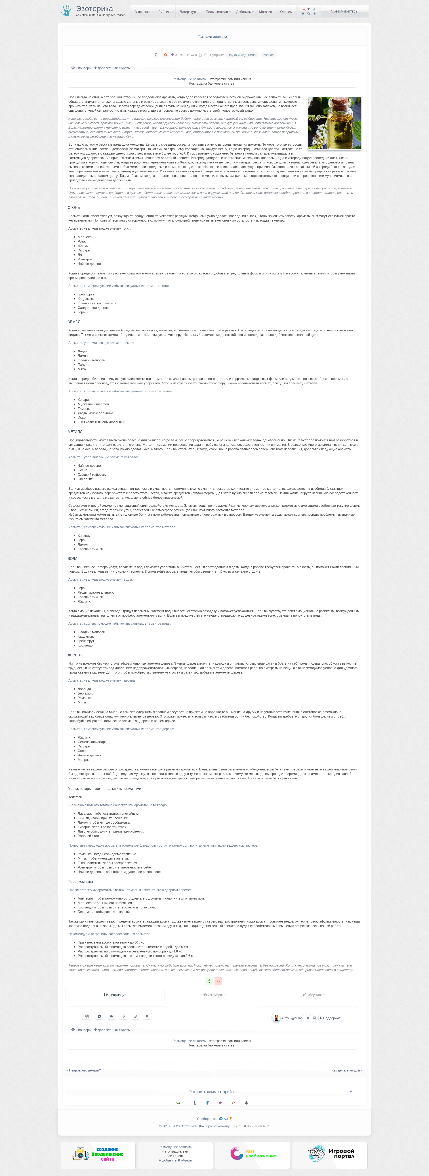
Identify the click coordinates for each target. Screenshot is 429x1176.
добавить (169, 1160)
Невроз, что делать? (82, 1070)
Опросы (286, 11)
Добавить (243, 11)
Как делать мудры (348, 1070)
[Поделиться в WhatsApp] (135, 1016)
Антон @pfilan (291, 1017)
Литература (189, 11)
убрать (186, 1160)
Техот (236, 1126)
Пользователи (217, 11)
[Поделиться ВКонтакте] (112, 1016)
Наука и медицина (241, 54)
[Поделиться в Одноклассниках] (123, 1016)
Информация (115, 994)
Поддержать (332, 1017)
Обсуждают (315, 994)
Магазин (265, 11)
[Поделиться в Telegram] (99, 1016)
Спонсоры (83, 67)
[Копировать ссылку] (87, 1016)
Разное (268, 54)
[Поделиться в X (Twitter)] (147, 1016)
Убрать (124, 67)
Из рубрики (216, 994)
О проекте (142, 11)
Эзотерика (94, 8)
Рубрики (164, 11)
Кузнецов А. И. (258, 1126)
